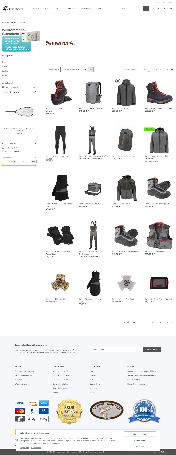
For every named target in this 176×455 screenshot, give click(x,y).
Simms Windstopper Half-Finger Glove (59, 205)
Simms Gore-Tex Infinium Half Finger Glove (58, 252)
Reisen (4, 75)
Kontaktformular (134, 379)
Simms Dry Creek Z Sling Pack (124, 156)
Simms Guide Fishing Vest (155, 251)
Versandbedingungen (23, 375)
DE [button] (156, 2)
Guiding (5, 71)
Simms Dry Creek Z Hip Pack (90, 204)
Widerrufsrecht (21, 384)
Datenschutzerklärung (57, 350)
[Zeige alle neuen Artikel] (35, 92)
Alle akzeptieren (139, 434)
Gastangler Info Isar (60, 384)
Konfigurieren (139, 440)
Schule (4, 66)
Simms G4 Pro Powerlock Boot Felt (158, 108)
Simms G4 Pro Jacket (120, 108)
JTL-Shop (163, 452)
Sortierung (52, 69)
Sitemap (18, 379)
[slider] (2, 165)
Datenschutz (36, 448)
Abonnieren (152, 350)
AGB (91, 379)
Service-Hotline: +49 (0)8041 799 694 (141, 371)
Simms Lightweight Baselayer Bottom (57, 157)
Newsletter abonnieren (136, 384)
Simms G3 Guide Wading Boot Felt (125, 251)
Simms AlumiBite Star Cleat (123, 299)
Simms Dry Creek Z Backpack (90, 108)
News (99, 8)
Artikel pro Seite (70, 69)
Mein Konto (167, 2)
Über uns (93, 375)
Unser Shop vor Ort (60, 388)
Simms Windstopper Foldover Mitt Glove (92, 300)
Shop (4, 62)
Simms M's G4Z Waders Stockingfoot (93, 156)
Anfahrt (56, 392)
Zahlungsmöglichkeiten (24, 371)
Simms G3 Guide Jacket (121, 204)
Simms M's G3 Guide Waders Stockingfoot (90, 252)
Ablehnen (140, 447)
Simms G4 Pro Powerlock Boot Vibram (58, 109)
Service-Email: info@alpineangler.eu (141, 375)
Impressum (24, 448)
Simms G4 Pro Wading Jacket (156, 156)
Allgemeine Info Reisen (62, 379)
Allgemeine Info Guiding (62, 375)
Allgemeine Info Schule (62, 371)
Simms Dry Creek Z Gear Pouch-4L (158, 299)
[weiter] (172, 69)
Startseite (94, 392)
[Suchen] (146, 8)
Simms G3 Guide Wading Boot (157, 204)
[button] (153, 8)
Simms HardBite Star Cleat (56, 299)
